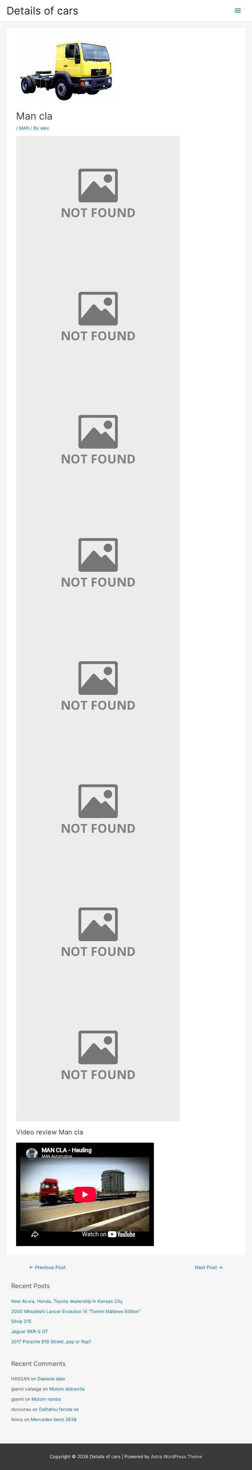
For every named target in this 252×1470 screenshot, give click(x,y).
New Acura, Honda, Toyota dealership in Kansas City (67, 1301)
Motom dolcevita (67, 1389)
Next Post (209, 1267)
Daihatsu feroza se (59, 1409)
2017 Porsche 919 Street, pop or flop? (51, 1341)
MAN (24, 128)
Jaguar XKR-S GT (29, 1331)
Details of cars (42, 10)
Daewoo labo (51, 1378)
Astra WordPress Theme (176, 1456)
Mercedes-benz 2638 (53, 1419)
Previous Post (47, 1267)
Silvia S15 (21, 1321)
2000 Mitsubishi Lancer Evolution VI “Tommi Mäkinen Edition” (75, 1311)
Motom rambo (46, 1399)
